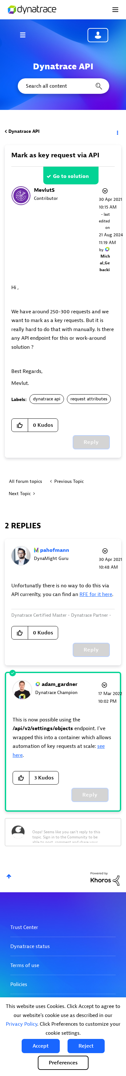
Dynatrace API (23, 131)
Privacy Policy (21, 1024)
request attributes (88, 399)
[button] (41, 1046)
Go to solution (71, 176)
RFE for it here (95, 594)
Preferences (63, 1063)
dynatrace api (46, 399)
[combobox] (63, 86)
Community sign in (98, 35)
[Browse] (26, 35)
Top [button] (9, 876)
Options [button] (117, 131)
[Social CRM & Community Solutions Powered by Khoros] (105, 878)
